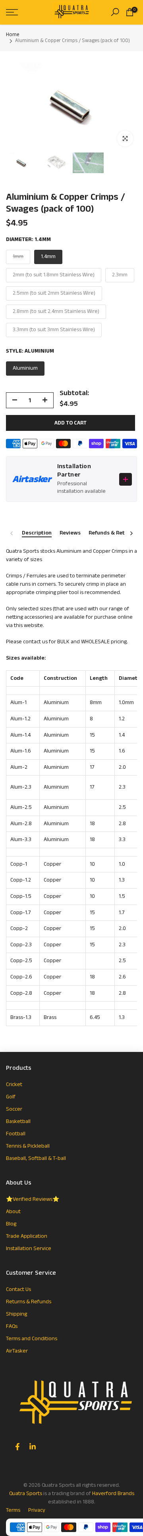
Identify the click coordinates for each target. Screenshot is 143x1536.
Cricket (14, 1084)
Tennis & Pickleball (28, 1146)
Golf (10, 1097)
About (13, 1212)
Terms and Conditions (31, 1339)
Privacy (36, 1510)
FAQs (11, 1326)
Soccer (14, 1109)
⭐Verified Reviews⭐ (32, 1199)
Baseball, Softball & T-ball (36, 1158)
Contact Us (18, 1289)
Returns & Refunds (28, 1302)
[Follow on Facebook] (17, 1446)
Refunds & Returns (112, 533)
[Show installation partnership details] (125, 479)
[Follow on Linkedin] (32, 1446)
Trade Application (26, 1236)
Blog (11, 1224)
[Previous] (12, 533)
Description (37, 533)
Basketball (18, 1121)
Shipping (16, 1314)
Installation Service (28, 1248)
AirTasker (17, 1351)
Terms (13, 1510)
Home (12, 35)
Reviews (70, 533)
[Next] (131, 533)
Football (15, 1134)
